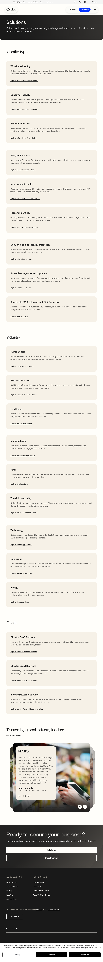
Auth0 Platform (12, 886)
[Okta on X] (12, 929)
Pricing (9, 891)
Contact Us (37, 886)
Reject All (51, 955)
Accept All (85, 955)
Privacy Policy (86, 947)
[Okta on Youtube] (7, 929)
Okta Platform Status (41, 891)
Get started (73, 10)
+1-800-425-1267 (54, 910)
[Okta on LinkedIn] (17, 929)
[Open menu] (95, 9)
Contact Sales (11, 899)
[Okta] (11, 9)
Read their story (24, 796)
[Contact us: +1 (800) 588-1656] (75, 2)
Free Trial (9, 895)
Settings (18, 955)
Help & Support (39, 882)
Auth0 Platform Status (41, 895)
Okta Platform (11, 882)
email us (39, 910)
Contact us (85, 10)
